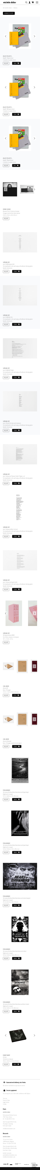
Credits (4, 1104)
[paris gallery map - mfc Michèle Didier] (26, 1165)
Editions (15, 8)
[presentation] (5, 36)
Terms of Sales (6, 1100)
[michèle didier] (10, 2)
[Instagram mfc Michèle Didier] (7, 1165)
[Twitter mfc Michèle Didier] (4, 1165)
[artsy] (11, 1165)
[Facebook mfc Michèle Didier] (5, 1165)
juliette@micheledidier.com (10, 1155)
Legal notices (6, 1102)
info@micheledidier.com (9, 1129)
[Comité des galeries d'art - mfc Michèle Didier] (18, 1165)
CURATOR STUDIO (34, 1166)
